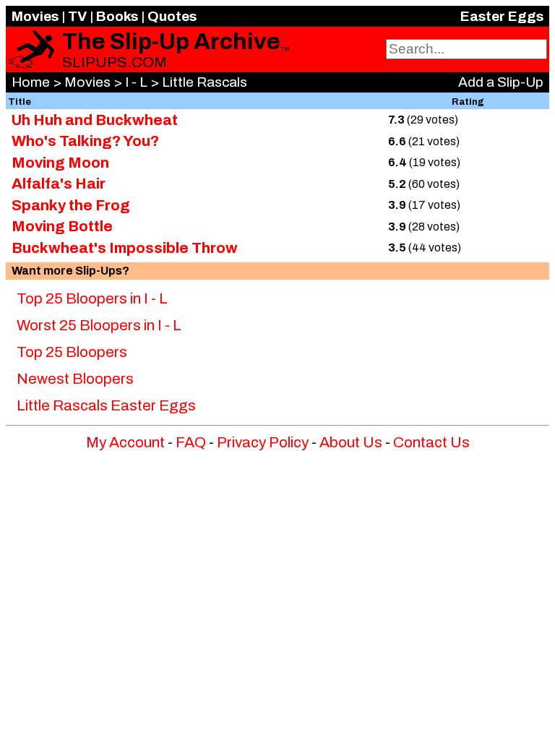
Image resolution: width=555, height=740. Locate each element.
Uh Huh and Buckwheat (95, 120)
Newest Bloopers (75, 379)
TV (77, 16)
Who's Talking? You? (85, 141)
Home (31, 82)
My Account (125, 442)
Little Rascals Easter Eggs (106, 405)
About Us (350, 442)
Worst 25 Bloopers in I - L (99, 325)
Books (117, 16)
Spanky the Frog (71, 205)
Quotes (172, 16)
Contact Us (431, 442)
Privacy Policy (263, 442)
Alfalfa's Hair (59, 184)
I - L (136, 82)
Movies (35, 16)
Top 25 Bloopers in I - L (92, 298)
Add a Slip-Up (500, 82)
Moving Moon (60, 163)
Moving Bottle (62, 226)
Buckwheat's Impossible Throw (125, 248)
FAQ (191, 442)
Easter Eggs (501, 16)
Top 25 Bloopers (72, 352)
